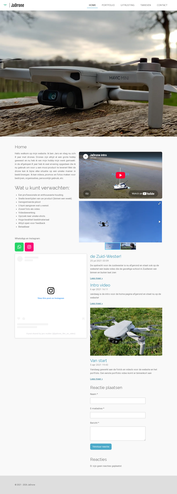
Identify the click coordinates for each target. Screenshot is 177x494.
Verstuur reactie (101, 446)
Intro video (100, 285)
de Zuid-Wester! (105, 256)
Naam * (94, 394)
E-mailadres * (97, 408)
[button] (159, 203)
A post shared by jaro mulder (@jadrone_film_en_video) (50, 333)
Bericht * (94, 422)
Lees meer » (96, 278)
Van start (98, 360)
